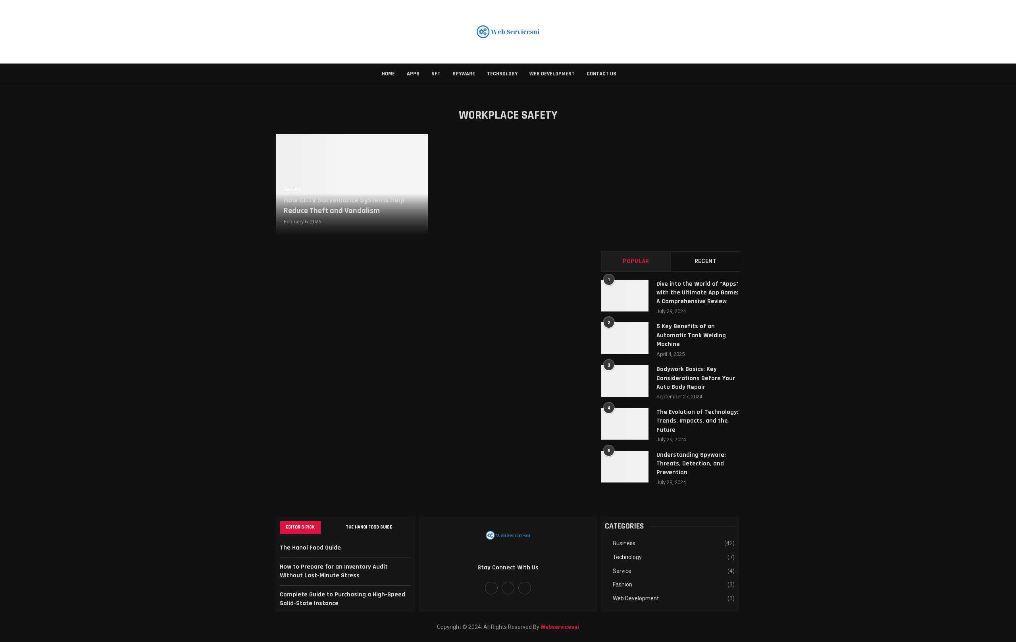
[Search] (630, 74)
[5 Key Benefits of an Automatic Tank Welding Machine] (624, 338)
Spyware (463, 73)
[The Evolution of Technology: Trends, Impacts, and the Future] (624, 424)
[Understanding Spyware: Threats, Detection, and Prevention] (624, 466)
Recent (705, 261)
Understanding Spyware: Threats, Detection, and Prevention (691, 464)
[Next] (338, 527)
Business (674, 543)
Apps (413, 73)
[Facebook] (491, 588)
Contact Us (601, 73)
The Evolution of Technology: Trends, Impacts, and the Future (697, 421)
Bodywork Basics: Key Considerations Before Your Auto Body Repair (695, 378)
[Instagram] (524, 588)
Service (674, 571)
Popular (636, 261)
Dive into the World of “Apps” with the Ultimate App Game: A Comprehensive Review (697, 293)
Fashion (674, 584)
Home (388, 73)
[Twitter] (508, 588)
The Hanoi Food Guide (369, 527)
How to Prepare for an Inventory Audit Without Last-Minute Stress (334, 571)
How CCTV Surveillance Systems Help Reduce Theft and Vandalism (344, 205)
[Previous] (328, 527)
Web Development (552, 73)
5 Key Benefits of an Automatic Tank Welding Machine (691, 335)
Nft (436, 73)
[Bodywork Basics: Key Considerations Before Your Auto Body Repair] (624, 381)
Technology (502, 73)
